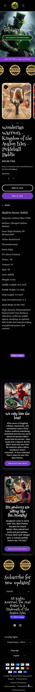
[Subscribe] (28, 591)
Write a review (17, 356)
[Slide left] (12, 123)
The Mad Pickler (16, 676)
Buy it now (17, 196)
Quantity (5, 174)
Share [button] (7, 205)
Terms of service (18, 690)
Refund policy (10, 686)
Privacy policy (21, 679)
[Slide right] (22, 123)
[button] (5, 5)
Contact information (19, 683)
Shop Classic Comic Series (17, 463)
